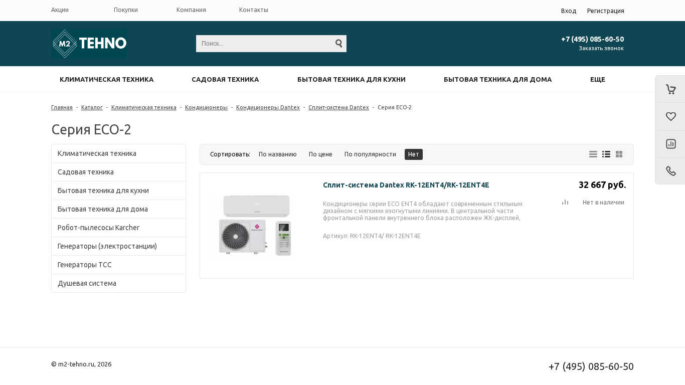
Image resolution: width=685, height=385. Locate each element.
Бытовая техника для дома (498, 79)
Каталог (92, 107)
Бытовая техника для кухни (351, 79)
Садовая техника (225, 79)
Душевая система (87, 283)
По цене (320, 154)
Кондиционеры (206, 107)
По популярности (370, 154)
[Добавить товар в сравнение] (565, 203)
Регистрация (605, 11)
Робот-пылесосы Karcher (98, 228)
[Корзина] (670, 89)
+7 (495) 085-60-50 (592, 39)
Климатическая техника (106, 79)
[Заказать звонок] (670, 170)
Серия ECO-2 (395, 107)
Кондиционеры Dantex (268, 107)
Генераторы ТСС (85, 265)
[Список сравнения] (670, 144)
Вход (568, 11)
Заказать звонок (601, 48)
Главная (62, 107)
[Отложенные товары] (670, 117)
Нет (413, 154)
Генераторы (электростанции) (107, 246)
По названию (278, 154)
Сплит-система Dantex (338, 107)
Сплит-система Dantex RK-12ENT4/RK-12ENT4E (406, 185)
